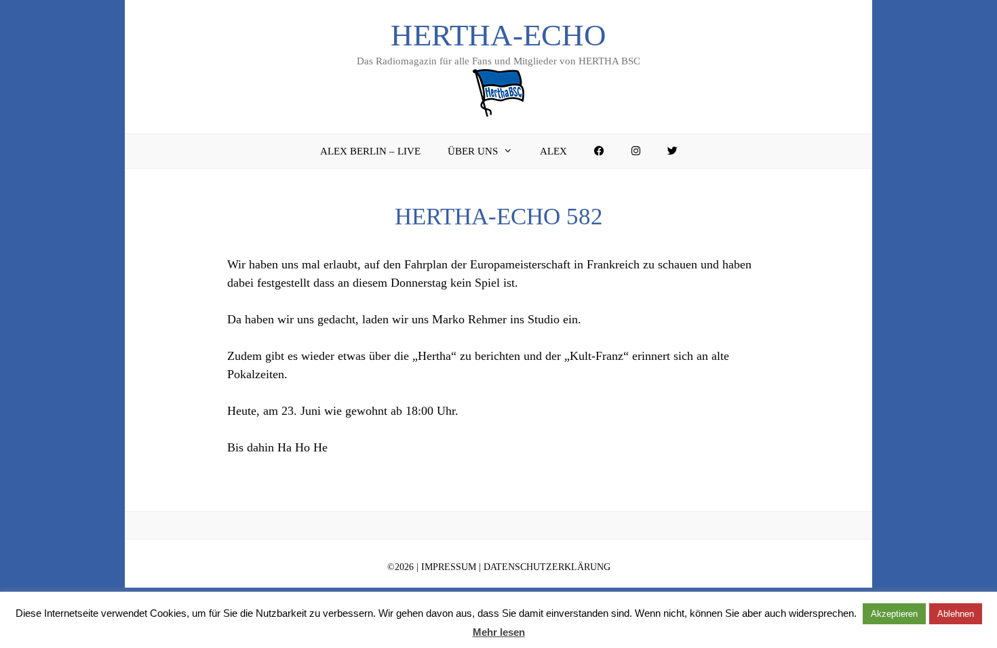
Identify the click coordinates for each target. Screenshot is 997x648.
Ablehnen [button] (955, 614)
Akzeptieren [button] (894, 614)
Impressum (448, 567)
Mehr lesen (499, 632)
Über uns (473, 151)
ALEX (553, 151)
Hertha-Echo (498, 35)
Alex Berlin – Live (370, 151)
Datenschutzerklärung (547, 567)
